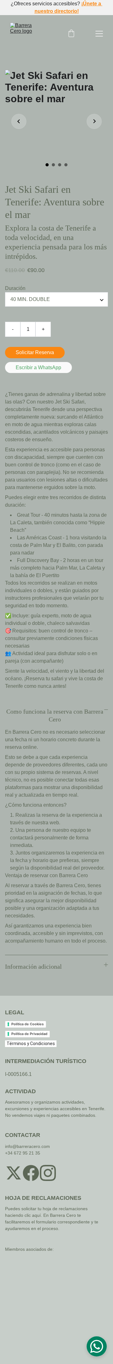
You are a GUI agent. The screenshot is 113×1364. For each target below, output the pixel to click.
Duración (15, 288)
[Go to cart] (71, 33)
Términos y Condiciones (31, 1043)
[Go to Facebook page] (31, 1173)
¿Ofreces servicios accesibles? (46, 3)
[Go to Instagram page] (48, 1173)
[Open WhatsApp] (97, 1346)
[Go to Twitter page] (14, 1173)
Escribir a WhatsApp (38, 367)
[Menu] (99, 33)
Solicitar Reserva (35, 352)
